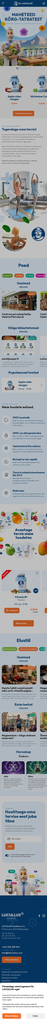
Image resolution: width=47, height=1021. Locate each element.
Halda (35, 1016)
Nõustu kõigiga (11, 1016)
